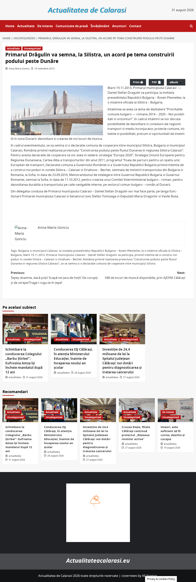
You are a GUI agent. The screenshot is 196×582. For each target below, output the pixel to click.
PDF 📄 (156, 82)
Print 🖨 (138, 82)
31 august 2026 (34, 377)
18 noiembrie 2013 (44, 68)
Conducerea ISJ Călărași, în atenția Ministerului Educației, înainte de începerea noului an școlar (73, 358)
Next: (145, 275)
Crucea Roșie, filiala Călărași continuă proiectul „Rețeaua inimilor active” (136, 433)
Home (9, 26)
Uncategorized (32, 48)
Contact (135, 26)
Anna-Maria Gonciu (19, 68)
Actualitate (25, 26)
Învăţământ (100, 26)
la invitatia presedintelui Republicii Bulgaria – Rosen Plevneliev (99, 250)
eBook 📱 (176, 82)
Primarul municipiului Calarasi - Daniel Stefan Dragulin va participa (89, 255)
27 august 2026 (131, 377)
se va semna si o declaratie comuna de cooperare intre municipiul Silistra (108, 263)
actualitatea (15, 377)
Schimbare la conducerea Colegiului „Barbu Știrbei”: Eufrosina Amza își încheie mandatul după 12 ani (23, 360)
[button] (191, 26)
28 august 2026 (82, 372)
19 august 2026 (172, 447)
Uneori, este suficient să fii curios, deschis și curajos (173, 433)
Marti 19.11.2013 (34, 255)
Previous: (54, 278)
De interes (45, 26)
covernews (129, 576)
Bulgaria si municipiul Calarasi (38, 250)
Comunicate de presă (72, 26)
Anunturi (119, 26)
